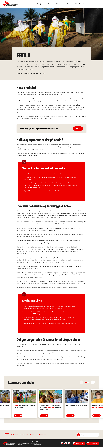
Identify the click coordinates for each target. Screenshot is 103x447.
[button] (86, 382)
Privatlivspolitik (24, 434)
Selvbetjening (14, 434)
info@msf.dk (93, 443)
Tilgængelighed (42, 434)
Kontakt (7, 434)
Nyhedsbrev (33, 434)
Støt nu (78, 128)
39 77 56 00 (79, 443)
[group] (24, 403)
